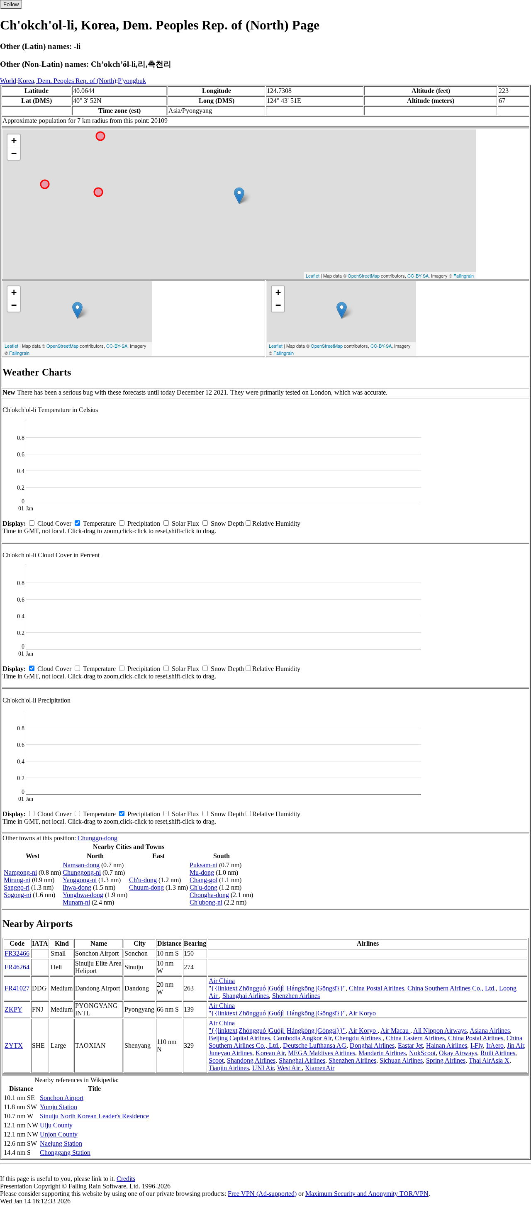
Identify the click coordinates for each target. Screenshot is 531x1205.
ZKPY (13, 1009)
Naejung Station (61, 1143)
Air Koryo (362, 1013)
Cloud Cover (54, 523)
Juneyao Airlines (230, 1052)
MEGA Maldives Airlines (321, 1052)
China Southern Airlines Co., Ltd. (451, 988)
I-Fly (476, 1045)
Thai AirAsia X (489, 1060)
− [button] (14, 153)
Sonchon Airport (61, 1097)
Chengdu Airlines (358, 1038)
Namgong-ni (20, 872)
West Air (289, 1067)
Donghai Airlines (372, 1045)
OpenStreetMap (364, 275)
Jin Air (515, 1045)
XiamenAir (319, 1067)
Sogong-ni (17, 894)
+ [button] (14, 140)
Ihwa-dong (77, 887)
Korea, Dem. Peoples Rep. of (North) (67, 80)
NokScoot (422, 1052)
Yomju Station (58, 1106)
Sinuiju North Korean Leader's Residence (94, 1116)
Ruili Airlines (497, 1052)
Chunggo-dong (97, 838)
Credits (126, 1178)
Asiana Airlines (490, 1030)
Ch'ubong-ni (206, 902)
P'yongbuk (132, 80)
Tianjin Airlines (229, 1067)
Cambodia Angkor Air (302, 1038)
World (8, 80)
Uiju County (56, 1125)
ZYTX (14, 1045)
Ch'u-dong (143, 879)
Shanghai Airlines (245, 995)
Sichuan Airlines (401, 1060)
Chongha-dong (209, 894)
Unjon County (59, 1134)
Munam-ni (76, 902)
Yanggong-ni (80, 879)
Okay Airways (458, 1052)
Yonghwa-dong (83, 894)
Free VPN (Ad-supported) (262, 1193)
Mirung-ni (17, 879)
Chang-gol (203, 879)
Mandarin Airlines (382, 1052)
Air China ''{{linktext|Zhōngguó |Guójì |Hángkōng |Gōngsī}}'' (277, 984)
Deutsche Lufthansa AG (314, 1045)
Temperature (99, 523)
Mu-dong (202, 872)
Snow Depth (227, 523)
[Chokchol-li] (239, 195)
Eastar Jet (410, 1045)
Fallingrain (463, 275)
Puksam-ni (203, 864)
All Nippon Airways (440, 1030)
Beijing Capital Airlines (239, 1038)
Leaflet (312, 275)
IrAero (495, 1045)
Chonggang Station (65, 1152)
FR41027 (17, 988)
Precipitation (143, 523)
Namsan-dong (81, 864)
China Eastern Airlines (415, 1038)
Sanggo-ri (16, 887)
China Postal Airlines (376, 988)
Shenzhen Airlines (296, 995)
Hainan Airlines (446, 1045)
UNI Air (263, 1067)
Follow (11, 4)
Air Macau (395, 1030)
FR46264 (17, 967)
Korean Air (270, 1052)
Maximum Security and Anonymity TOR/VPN (367, 1193)
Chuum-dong (146, 887)
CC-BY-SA (418, 275)
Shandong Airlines (251, 1060)
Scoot (216, 1060)
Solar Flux (185, 523)
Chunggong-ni (82, 872)
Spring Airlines (445, 1060)
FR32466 (17, 953)
